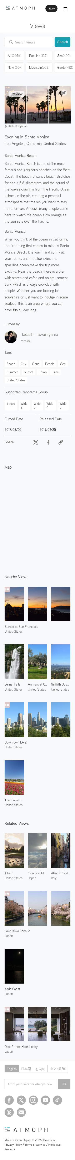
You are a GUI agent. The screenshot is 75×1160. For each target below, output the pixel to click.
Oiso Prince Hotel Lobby (21, 1046)
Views (37, 25)
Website (26, 341)
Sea (63, 364)
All (14, 56)
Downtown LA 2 (16, 742)
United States (55, 143)
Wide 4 (49, 405)
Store (51, 8)
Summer (12, 372)
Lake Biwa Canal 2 (17, 931)
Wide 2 (24, 405)
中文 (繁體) (58, 1069)
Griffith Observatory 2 (60, 684)
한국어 (40, 1069)
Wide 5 (63, 405)
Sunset (28, 372)
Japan (32, 878)
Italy (53, 878)
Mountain (39, 67)
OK (64, 1084)
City (23, 364)
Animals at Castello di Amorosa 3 (37, 684)
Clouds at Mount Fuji (37, 873)
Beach (10, 364)
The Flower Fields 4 (14, 800)
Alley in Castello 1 (60, 873)
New (14, 67)
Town (43, 372)
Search (62, 42)
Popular (38, 56)
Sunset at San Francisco (21, 626)
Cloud (36, 364)
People (50, 364)
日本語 (26, 1069)
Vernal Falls (12, 684)
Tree (55, 372)
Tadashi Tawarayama (39, 334)
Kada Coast (12, 989)
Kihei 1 (9, 873)
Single (10, 403)
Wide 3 (37, 405)
